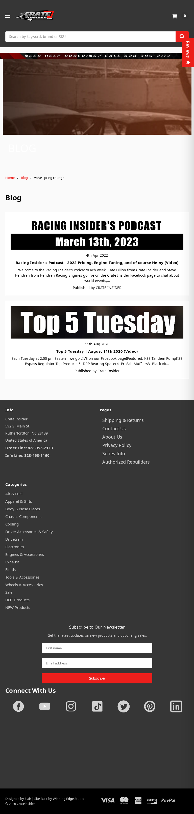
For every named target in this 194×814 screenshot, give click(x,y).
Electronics (14, 546)
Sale (8, 592)
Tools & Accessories (22, 577)
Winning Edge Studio (68, 798)
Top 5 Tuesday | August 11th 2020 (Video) (97, 351)
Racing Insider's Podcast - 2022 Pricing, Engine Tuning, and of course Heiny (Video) (97, 262)
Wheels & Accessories (24, 584)
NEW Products (17, 607)
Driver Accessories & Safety (29, 531)
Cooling (12, 523)
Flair (28, 798)
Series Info (113, 453)
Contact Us (114, 428)
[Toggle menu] (8, 15)
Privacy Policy (116, 445)
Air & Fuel (13, 493)
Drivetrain (14, 539)
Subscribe (97, 678)
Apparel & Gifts (18, 501)
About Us (112, 437)
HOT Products (17, 599)
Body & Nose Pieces (22, 508)
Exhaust (12, 561)
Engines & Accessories (24, 554)
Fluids (10, 569)
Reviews (188, 49)
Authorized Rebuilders (126, 462)
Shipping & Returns (123, 420)
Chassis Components (23, 516)
